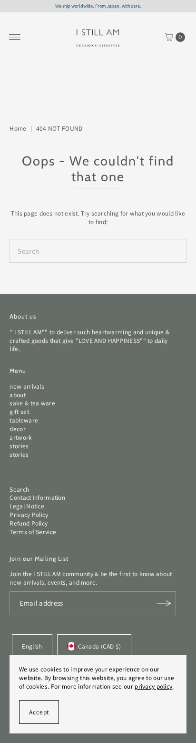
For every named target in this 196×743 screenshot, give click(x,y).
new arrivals (27, 386)
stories (19, 446)
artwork (21, 437)
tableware (24, 420)
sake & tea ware (32, 403)
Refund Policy (29, 523)
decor (18, 428)
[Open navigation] (15, 37)
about (18, 395)
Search (19, 489)
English (32, 646)
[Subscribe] (164, 603)
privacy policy (153, 686)
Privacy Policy (29, 514)
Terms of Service (33, 531)
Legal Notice (27, 506)
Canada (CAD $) (99, 646)
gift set (19, 411)
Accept (39, 712)
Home (18, 128)
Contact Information (37, 497)
